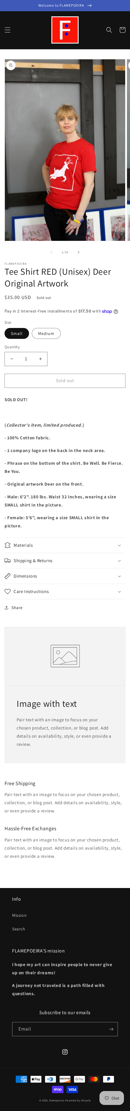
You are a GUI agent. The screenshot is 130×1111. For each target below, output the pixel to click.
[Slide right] (78, 252)
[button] (7, 30)
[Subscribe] (111, 1029)
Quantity (12, 346)
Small (17, 333)
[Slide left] (51, 252)
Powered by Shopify (78, 1100)
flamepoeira (56, 1100)
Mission (19, 915)
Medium (46, 333)
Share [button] (17, 607)
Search (18, 929)
